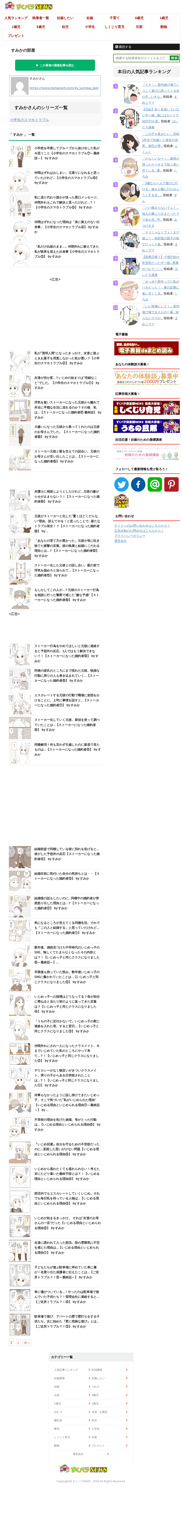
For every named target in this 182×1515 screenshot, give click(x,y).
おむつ (58, 1411)
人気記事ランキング (66, 1369)
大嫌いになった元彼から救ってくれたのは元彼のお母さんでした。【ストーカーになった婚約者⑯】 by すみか (67, 432)
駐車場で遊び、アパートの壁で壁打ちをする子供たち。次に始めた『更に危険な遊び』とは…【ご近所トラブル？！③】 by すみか (67, 1321)
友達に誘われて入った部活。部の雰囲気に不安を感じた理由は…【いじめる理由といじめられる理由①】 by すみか (67, 1248)
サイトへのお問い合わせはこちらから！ (142, 526)
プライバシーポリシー (129, 536)
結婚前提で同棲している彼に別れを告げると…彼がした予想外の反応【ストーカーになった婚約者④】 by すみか (67, 854)
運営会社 (120, 541)
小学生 (90, 27)
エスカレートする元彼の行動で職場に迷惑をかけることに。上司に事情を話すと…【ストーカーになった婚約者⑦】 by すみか (67, 700)
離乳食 (58, 1420)
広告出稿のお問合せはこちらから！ (139, 531)
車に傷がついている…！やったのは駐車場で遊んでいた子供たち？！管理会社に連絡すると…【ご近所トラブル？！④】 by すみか (66, 1297)
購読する (124, 47)
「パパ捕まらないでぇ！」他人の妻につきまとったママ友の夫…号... (160, 214)
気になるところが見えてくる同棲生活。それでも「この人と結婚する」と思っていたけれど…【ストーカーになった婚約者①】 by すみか (67, 928)
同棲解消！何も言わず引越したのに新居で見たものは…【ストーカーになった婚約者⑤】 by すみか (67, 750)
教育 (56, 1428)
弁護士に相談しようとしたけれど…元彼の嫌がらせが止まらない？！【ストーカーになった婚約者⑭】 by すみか (67, 496)
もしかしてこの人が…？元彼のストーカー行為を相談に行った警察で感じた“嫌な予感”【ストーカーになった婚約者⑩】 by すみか (66, 595)
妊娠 (90, 18)
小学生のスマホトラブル (29, 119)
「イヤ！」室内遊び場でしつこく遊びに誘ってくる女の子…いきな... (160, 91)
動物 (163, 27)
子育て (115, 18)
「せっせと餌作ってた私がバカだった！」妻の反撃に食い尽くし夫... (160, 287)
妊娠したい (65, 18)
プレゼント (16, 35)
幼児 (65, 27)
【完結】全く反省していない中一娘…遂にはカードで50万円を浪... (160, 115)
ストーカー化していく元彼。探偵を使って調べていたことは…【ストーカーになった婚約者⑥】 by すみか (67, 725)
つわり (96, 1386)
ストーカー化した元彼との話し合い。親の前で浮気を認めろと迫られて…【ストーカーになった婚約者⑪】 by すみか (67, 570)
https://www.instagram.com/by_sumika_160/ (64, 88)
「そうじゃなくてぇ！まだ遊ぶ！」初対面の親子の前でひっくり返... (160, 238)
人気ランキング (16, 18)
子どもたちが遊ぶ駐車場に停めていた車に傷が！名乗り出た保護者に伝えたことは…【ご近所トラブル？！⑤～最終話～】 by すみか (66, 1272)
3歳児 (40, 27)
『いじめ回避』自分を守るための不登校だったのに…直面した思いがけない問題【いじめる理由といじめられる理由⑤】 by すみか (67, 1149)
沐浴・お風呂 (100, 1411)
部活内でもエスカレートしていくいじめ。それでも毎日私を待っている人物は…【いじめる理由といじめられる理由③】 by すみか (67, 1198)
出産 (56, 1395)
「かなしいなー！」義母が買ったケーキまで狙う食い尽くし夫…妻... (160, 164)
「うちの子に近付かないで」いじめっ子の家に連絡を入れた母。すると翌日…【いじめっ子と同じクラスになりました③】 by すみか (67, 1026)
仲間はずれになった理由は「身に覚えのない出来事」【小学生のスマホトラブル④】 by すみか (67, 227)
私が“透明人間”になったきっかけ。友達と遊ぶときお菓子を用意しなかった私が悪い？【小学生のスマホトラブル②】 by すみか (67, 358)
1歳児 (164, 18)
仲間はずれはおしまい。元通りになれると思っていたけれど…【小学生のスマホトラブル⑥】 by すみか (67, 178)
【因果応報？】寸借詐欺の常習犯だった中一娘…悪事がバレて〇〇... (160, 263)
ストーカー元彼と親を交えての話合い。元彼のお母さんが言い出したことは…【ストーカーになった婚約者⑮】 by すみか (67, 456)
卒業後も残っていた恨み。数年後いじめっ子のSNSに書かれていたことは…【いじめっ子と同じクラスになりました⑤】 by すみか (67, 977)
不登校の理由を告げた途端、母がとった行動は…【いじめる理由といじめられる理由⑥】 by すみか (67, 1125)
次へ (27, 1343)
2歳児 (16, 27)
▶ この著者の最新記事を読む (55, 65)
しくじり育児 (115, 27)
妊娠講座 (59, 1378)
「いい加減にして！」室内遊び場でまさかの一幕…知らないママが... (160, 312)
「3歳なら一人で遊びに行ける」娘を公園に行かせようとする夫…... (160, 189)
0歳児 (139, 18)
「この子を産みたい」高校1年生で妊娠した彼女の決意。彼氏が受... (160, 140)
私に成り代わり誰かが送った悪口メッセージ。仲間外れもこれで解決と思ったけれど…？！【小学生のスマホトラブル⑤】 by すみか (67, 202)
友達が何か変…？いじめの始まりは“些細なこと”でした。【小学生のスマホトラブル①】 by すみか (66, 383)
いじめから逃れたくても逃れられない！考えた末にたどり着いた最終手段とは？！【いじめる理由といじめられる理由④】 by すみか (67, 1174)
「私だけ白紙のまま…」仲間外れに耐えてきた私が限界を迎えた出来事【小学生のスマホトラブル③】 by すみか (67, 251)
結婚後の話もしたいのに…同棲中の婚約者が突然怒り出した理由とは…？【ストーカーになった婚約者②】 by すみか (66, 903)
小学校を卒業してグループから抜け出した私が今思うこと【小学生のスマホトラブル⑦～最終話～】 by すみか (67, 153)
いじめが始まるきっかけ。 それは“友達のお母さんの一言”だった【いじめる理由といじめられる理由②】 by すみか (67, 1223)
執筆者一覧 (40, 18)
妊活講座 (97, 1369)
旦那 (139, 27)
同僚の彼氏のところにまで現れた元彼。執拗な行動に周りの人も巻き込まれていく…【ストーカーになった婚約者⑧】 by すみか (67, 675)
